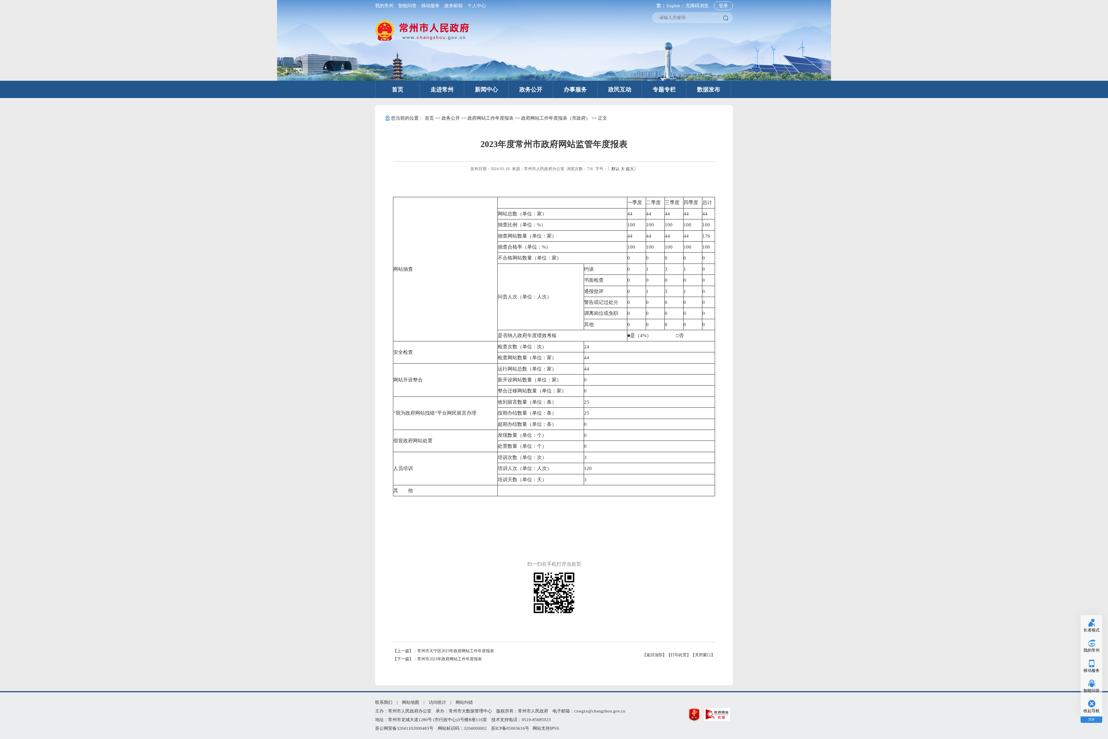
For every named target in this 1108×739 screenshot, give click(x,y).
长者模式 (1091, 630)
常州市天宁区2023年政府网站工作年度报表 (455, 651)
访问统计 (437, 702)
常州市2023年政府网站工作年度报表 (449, 659)
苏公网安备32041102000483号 (404, 728)
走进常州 (442, 89)
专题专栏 (664, 89)
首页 (397, 89)
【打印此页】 (679, 655)
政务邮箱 (453, 5)
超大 (630, 169)
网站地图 (410, 702)
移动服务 (430, 5)
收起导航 (1091, 711)
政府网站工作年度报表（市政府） (555, 118)
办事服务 (575, 89)
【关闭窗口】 (703, 655)
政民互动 (619, 89)
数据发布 (708, 89)
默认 (615, 169)
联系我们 (383, 702)
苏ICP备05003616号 (510, 728)
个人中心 (475, 5)
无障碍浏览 (697, 5)
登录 (723, 5)
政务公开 (530, 89)
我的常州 (385, 5)
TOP (1091, 720)
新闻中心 (486, 89)
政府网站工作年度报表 (490, 118)
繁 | (659, 5)
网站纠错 (464, 702)
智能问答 (407, 5)
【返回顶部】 (654, 655)
